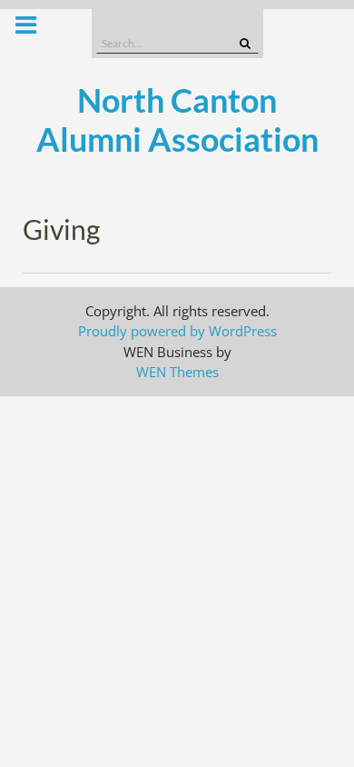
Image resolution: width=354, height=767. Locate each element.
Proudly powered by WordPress (177, 331)
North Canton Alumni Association (177, 119)
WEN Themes (177, 372)
